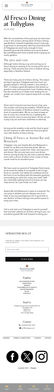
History (48, 338)
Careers (6, 338)
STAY (7, 389)
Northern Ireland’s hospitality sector (23, 43)
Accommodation (27, 281)
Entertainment (27, 289)
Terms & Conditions (21, 338)
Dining (27, 285)
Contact (27, 293)
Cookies (37, 338)
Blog (27, 291)
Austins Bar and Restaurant (34, 145)
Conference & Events (27, 287)
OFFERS (47, 389)
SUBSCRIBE (27, 259)
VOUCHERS (34, 389)
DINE (20, 389)
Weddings (27, 283)
